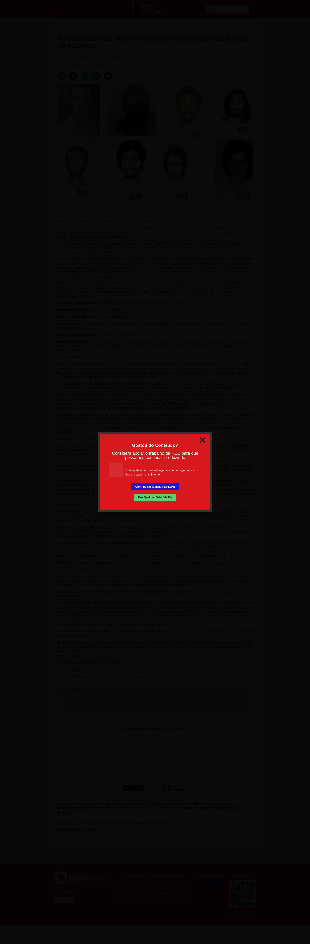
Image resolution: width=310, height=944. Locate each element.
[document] (155, 472)
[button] (202, 440)
